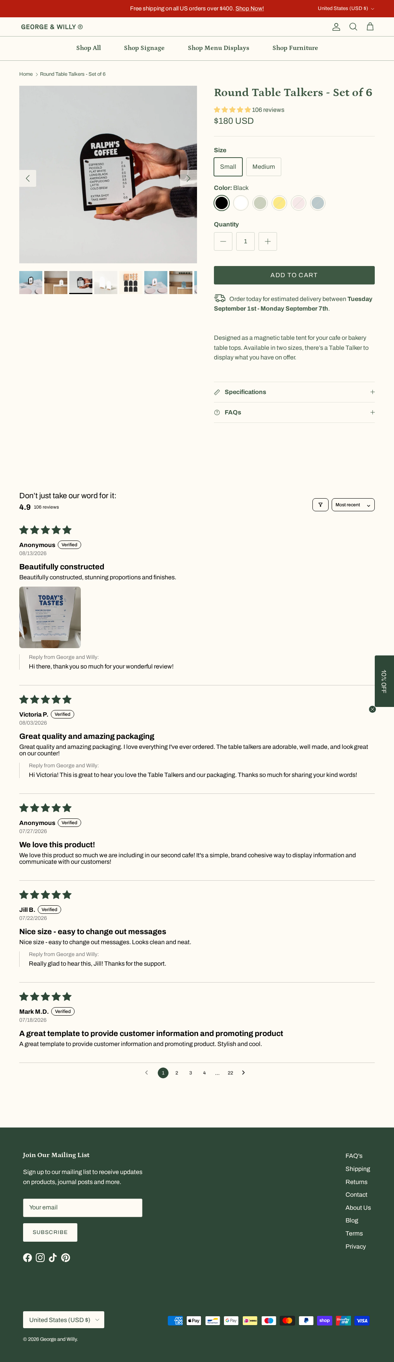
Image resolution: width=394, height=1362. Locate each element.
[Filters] (320, 504)
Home (26, 74)
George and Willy (58, 1339)
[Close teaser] (372, 709)
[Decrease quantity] (223, 241)
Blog (352, 1220)
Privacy (356, 1246)
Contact (356, 1194)
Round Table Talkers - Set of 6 (72, 74)
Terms (354, 1233)
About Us (358, 1207)
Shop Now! (249, 8)
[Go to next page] (245, 1073)
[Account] (335, 27)
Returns (356, 1182)
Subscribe (50, 1232)
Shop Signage (144, 48)
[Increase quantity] (268, 241)
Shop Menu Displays (218, 48)
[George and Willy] (52, 26)
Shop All (88, 48)
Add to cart (294, 275)
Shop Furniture (295, 48)
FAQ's (354, 1155)
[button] (233, 109)
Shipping (358, 1169)
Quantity (226, 224)
